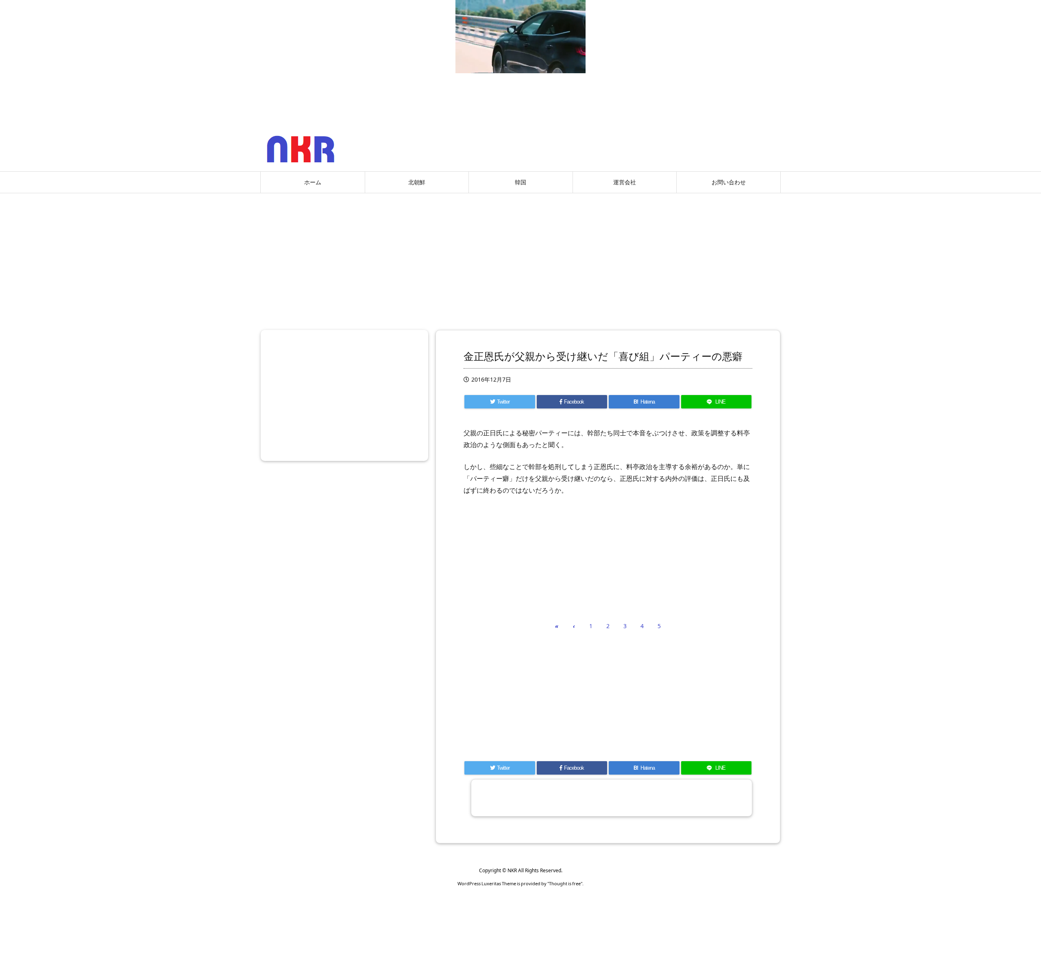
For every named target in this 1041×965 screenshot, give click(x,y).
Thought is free (565, 883)
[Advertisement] (520, 258)
